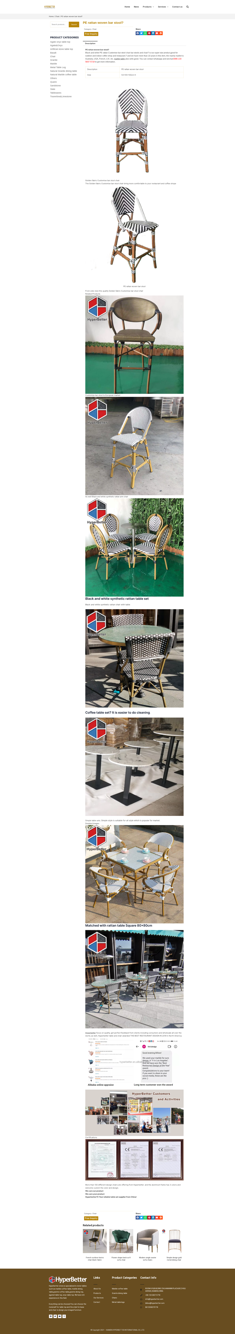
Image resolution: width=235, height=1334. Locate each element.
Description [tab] (90, 43)
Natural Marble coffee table (63, 74)
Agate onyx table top (60, 42)
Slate (52, 89)
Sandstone (55, 85)
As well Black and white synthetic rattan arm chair (106, 496)
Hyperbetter (90, 1033)
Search (74, 24)
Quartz (53, 82)
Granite (53, 60)
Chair (57, 16)
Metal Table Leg (58, 67)
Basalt (53, 53)
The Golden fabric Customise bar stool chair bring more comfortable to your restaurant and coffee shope (130, 183)
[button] (138, 33)
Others (53, 78)
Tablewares (55, 93)
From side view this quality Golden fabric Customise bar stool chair (114, 291)
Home (51, 16)
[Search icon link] (187, 7)
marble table (119, 59)
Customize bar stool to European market (102, 395)
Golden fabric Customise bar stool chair (102, 180)
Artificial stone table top (61, 49)
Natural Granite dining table (63, 71)
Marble (53, 63)
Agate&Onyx (56, 45)
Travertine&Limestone (61, 96)
